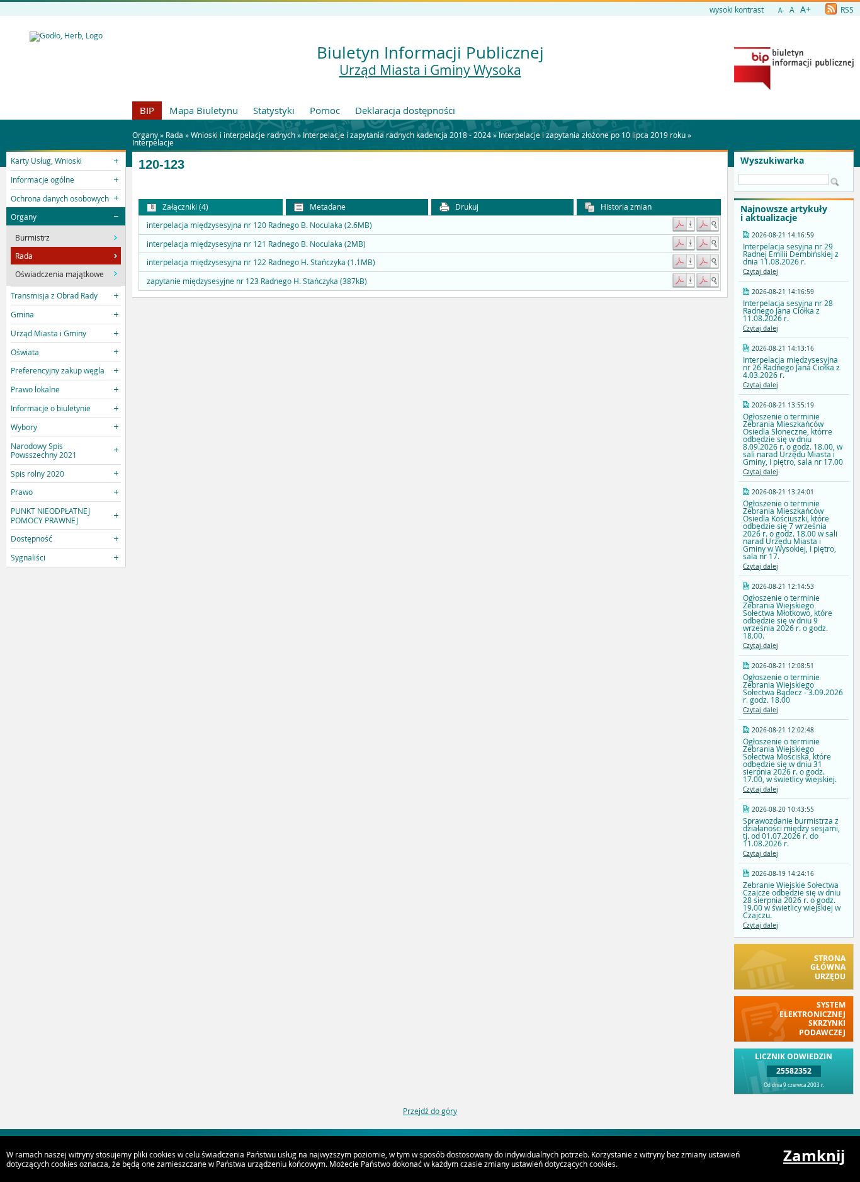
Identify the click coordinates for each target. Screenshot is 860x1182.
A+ (805, 9)
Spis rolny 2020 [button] (37, 474)
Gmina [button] (22, 314)
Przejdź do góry (430, 1111)
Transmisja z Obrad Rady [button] (54, 295)
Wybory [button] (24, 427)
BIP (147, 110)
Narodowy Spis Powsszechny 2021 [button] (44, 450)
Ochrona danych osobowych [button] (60, 198)
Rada (174, 135)
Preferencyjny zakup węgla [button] (58, 370)
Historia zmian (625, 207)
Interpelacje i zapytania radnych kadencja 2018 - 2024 (397, 135)
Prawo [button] (22, 492)
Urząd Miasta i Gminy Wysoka (430, 70)
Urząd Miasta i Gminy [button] (48, 333)
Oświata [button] (25, 352)
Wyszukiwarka (772, 160)
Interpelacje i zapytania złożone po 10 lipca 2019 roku (592, 135)
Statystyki (274, 110)
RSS (846, 9)
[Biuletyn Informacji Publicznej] (794, 87)
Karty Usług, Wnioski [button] (46, 161)
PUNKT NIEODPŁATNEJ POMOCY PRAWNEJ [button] (50, 515)
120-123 (161, 164)
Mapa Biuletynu (203, 110)
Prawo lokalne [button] (35, 389)
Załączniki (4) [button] (184, 207)
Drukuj (465, 207)
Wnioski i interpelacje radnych (243, 135)
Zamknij (814, 1155)
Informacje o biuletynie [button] (51, 408)
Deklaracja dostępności (405, 110)
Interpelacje (153, 142)
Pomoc (325, 110)
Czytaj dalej (760, 272)
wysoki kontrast (737, 9)
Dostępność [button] (31, 538)
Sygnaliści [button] (28, 557)
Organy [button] (24, 217)
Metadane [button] (327, 207)
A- (781, 10)
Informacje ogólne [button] (42, 179)
